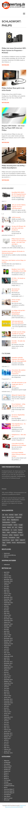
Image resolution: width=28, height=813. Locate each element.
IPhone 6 (6, 773)
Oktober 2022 (7, 600)
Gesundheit (7, 764)
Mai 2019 (6, 651)
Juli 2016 (6, 686)
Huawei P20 (7, 771)
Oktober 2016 (7, 681)
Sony (18, 537)
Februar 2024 (7, 577)
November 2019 (8, 640)
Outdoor (20, 532)
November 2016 (8, 679)
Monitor (20, 530)
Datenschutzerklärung (10, 555)
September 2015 (8, 702)
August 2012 (7, 719)
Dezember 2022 (8, 597)
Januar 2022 (7, 617)
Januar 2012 (7, 731)
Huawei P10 (7, 769)
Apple (16, 514)
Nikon (4, 532)
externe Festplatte (7, 524)
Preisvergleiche (8, 783)
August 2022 (7, 604)
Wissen (4, 545)
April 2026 (6, 572)
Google (20, 524)
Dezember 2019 (8, 638)
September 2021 (8, 620)
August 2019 (7, 645)
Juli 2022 (6, 606)
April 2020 (6, 631)
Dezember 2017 (8, 661)
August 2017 (7, 668)
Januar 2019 (7, 654)
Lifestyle (6, 782)
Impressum (7, 553)
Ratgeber (16, 535)
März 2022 (7, 613)
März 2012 (7, 727)
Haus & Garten (8, 766)
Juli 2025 (6, 574)
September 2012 (8, 717)
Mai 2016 (6, 690)
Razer (21, 535)
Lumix (15, 530)
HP (13, 527)
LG (11, 530)
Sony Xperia (7, 796)
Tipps (3, 542)
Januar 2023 (7, 595)
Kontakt (21, 807)
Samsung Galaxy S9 (9, 792)
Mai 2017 (6, 672)
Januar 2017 (7, 677)
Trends (14, 542)
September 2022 (8, 602)
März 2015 (7, 710)
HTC (16, 527)
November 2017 (8, 663)
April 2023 (6, 590)
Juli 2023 (6, 584)
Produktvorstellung (9, 785)
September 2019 (8, 643)
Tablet (17, 540)
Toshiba (9, 542)
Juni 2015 (6, 706)
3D (3, 514)
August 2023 (7, 583)
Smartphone (12, 537)
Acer (6, 514)
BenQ (3, 517)
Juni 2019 (6, 649)
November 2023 (8, 581)
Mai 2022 (6, 609)
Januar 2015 (7, 713)
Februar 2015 (7, 711)
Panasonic (5, 535)
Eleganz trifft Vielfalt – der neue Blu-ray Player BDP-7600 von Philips (13, 128)
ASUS (20, 514)
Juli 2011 (6, 740)
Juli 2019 (6, 647)
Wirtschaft (6, 800)
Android (11, 514)
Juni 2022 (6, 608)
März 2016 (7, 694)
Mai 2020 (6, 629)
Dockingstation (6, 522)
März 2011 (7, 747)
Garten (15, 524)
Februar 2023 (7, 593)
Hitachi (9, 527)
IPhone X (6, 778)
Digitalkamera (15, 519)
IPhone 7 (6, 775)
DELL (8, 519)
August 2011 (7, 738)
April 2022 (6, 611)
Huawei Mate (7, 767)
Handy (4, 527)
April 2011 (6, 745)
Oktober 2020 (7, 626)
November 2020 (8, 624)
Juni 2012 (6, 722)
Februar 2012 (7, 729)
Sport (12, 540)
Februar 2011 (7, 749)
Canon (4, 519)
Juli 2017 (6, 670)
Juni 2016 (6, 688)
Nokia (8, 532)
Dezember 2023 (8, 579)
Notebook (14, 532)
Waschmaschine (21, 542)
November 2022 (8, 599)
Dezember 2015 (8, 699)
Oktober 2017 (7, 665)
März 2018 (7, 660)
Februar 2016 (7, 695)
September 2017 (8, 667)
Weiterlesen (5, 65)
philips (10, 535)
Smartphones (7, 794)
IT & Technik (7, 780)
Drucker (14, 522)
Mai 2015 (6, 708)
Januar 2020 (7, 636)
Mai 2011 (6, 744)
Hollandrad (7, 564)
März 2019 (7, 652)
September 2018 (8, 656)
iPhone (20, 527)
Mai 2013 (6, 715)
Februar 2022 (7, 615)
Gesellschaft (7, 762)
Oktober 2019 (7, 642)
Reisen (5, 787)
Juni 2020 (6, 627)
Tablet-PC (22, 540)
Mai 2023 (6, 588)
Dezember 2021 (8, 618)
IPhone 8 (6, 776)
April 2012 (6, 726)
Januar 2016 (7, 697)
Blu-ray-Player (10, 517)
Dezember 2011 (8, 733)
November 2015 (8, 701)
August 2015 (7, 704)
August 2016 (7, 685)
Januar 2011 (7, 751)
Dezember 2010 (8, 753)
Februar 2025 (7, 575)
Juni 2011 (6, 742)
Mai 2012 (6, 724)
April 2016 (6, 692)
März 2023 (7, 592)
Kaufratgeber (5, 530)
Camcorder (18, 517)
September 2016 (8, 683)
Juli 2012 (6, 720)
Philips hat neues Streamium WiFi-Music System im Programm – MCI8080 (14, 50)
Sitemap (6, 557)
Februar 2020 (7, 634)
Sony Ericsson (6, 540)
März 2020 (7, 633)
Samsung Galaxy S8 (9, 791)
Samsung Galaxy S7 (9, 789)
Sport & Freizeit (8, 798)
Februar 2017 (7, 676)
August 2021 (7, 622)
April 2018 (6, 658)
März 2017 (7, 674)
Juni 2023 (6, 586)
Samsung (4, 537)
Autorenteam (15, 807)
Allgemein (6, 760)
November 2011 (8, 735)
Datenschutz (8, 807)
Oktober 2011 (7, 736)
